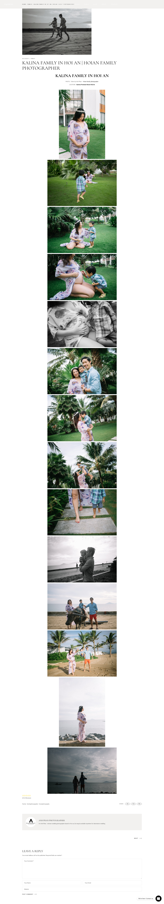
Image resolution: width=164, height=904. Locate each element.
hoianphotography (44, 804)
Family (33, 58)
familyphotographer (32, 804)
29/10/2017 (25, 58)
